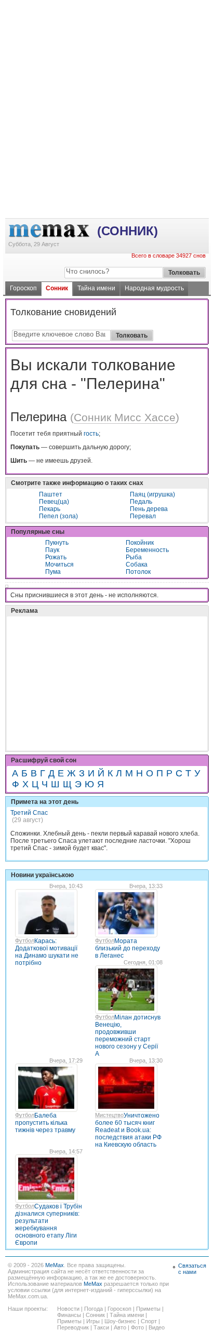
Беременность (147, 550)
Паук (52, 550)
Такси (101, 1327)
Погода (93, 1309)
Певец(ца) (54, 501)
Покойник (140, 542)
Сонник (57, 288)
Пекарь (49, 509)
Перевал (143, 516)
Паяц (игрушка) (152, 494)
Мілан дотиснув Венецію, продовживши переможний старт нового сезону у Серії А (127, 1035)
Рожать (55, 557)
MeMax (54, 1265)
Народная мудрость (154, 288)
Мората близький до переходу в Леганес (127, 948)
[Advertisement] (107, 42)
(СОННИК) (127, 231)
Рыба (134, 557)
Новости (68, 1309)
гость (91, 433)
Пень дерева (149, 509)
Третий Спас (29, 812)
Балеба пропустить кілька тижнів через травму (45, 1123)
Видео (157, 1327)
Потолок (138, 571)
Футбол (24, 940)
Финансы (69, 1315)
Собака (137, 564)
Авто (120, 1327)
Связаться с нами (192, 1268)
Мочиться (59, 564)
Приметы (148, 1309)
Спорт (149, 1321)
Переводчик (73, 1327)
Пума (53, 571)
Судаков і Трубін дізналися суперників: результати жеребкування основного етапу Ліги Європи (48, 1224)
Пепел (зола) (58, 516)
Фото (137, 1327)
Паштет (50, 494)
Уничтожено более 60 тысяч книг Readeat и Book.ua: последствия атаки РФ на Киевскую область (128, 1130)
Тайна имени (96, 288)
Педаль (141, 501)
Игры (93, 1321)
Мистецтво (109, 1115)
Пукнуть (57, 542)
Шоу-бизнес (120, 1321)
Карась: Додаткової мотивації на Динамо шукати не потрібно (46, 951)
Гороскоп (23, 288)
